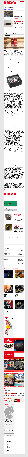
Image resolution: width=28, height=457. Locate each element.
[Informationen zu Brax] (15, 390)
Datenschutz (8, 449)
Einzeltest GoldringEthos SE (16, 295)
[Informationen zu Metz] (12, 394)
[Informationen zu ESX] (5, 392)
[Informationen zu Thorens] (12, 395)
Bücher (8, 440)
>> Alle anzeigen (16, 18)
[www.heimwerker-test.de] (12, 402)
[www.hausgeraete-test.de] (9, 402)
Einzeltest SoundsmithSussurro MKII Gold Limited (18, 280)
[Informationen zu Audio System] (9, 390)
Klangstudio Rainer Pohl (9, 424)
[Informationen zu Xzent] (19, 395)
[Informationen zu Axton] (12, 390)
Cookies (8, 450)
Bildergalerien (8, 443)
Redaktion (8, 442)
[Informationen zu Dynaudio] (19, 390)
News (5, 6)
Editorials (8, 446)
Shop (8, 7)
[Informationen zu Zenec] (22, 395)
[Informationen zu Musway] (15, 394)
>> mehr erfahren (7, 329)
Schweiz (6, 419)
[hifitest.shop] (18, 402)
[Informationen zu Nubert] (19, 394)
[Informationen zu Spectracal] (9, 395)
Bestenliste (11, 6)
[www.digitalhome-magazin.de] (5, 402)
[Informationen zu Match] (9, 394)
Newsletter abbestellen (8, 435)
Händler (21, 6)
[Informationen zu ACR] (5, 390)
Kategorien (17, 6)
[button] (23, 81)
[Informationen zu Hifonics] (22, 392)
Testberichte (8, 6)
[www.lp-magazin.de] (15, 402)
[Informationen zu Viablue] (15, 395)
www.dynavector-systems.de (20, 243)
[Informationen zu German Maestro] (12, 392)
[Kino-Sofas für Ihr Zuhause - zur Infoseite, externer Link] (9, 15)
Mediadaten (8, 448)
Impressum (8, 447)
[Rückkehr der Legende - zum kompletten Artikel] (9, 219)
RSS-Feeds (8, 445)
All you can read (11, 7)
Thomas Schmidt (8, 334)
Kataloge (8, 444)
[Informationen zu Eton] (9, 392)
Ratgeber (5, 7)
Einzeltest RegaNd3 (6, 295)
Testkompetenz (9, 441)
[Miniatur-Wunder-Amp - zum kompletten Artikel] (9, 229)
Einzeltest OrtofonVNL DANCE (6, 279)
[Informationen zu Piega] (22, 394)
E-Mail (7, 335)
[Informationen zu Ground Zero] (15, 392)
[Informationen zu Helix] (19, 392)
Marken (15, 6)
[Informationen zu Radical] (5, 395)
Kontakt (8, 451)
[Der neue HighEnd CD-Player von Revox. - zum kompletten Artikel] (9, 25)
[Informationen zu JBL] (5, 394)
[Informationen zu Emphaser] (22, 390)
